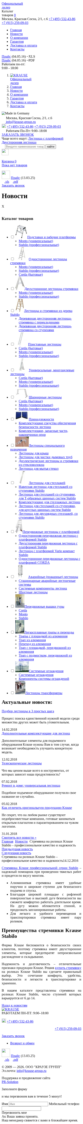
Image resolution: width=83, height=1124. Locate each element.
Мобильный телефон (64, 1104)
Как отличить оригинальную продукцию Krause (37, 807)
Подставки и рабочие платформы (51, 237)
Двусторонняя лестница (19, 142)
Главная (16, 30)
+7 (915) (68, 1028)
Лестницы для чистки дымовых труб (45, 457)
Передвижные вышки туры (44, 606)
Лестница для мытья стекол (39, 468)
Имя (5, 1104)
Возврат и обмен (22, 1043)
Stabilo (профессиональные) (39, 245)
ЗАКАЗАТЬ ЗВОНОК (18, 134)
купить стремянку (68, 968)
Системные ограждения (46, 671)
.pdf (15, 181)
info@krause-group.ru (20, 122)
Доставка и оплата (23, 45)
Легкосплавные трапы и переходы (49, 632)
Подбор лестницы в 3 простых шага (28, 711)
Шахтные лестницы (33, 592)
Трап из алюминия (32, 640)
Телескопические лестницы (22, 763)
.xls (6, 181)
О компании (19, 38)
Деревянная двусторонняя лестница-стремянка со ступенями (45, 328)
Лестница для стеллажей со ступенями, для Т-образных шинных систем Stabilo (47, 496)
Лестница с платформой (45, 138)
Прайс (6, 56)
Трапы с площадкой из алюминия (43, 636)
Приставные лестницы (44, 344)
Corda (23, 610)
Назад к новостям (14, 1005)
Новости (16, 34)
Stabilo (23, 618)
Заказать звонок (13, 185)
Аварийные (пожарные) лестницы (53, 577)
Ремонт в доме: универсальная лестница (31, 785)
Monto (23, 614)
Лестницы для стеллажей (47, 483)
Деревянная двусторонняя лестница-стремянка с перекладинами (45, 320)
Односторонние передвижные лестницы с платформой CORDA (49, 560)
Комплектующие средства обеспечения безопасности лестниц (47, 425)
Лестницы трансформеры (43, 693)
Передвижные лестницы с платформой (51, 532)
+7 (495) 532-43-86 (62, 19)
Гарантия (17, 41)
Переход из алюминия (35, 644)
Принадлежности (41, 419)
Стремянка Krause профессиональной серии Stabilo (40, 868)
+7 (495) (20, 1021)
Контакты (17, 49)
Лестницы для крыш (34, 453)
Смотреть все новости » (19, 837)
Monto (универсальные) (36, 241)
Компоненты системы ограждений (44, 679)
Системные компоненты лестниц (43, 588)
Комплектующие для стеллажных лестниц (49, 502)
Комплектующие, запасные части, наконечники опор (43, 432)
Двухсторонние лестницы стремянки (51, 289)
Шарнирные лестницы (45, 397)
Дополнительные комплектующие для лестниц (36, 733)
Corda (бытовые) (31, 274)
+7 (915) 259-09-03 (15, 23)
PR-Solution (10, 1082)
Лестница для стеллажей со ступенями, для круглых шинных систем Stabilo (47, 508)
